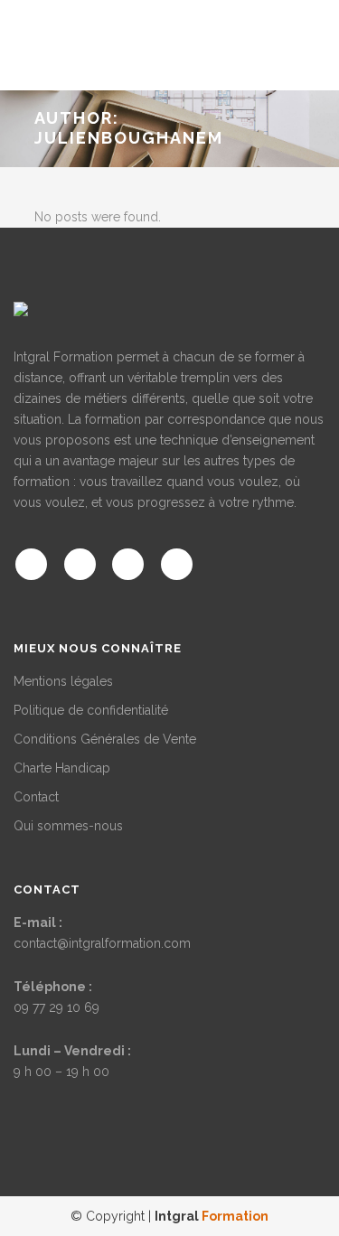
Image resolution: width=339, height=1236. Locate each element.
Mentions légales (63, 681)
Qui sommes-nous (68, 826)
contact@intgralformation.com (102, 943)
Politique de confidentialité (91, 710)
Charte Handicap (62, 768)
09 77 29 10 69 (56, 1007)
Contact (36, 797)
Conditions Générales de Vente (105, 739)
